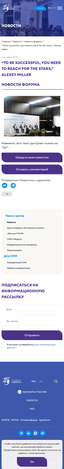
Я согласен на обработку (31, 346)
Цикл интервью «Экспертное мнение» (25, 228)
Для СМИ (10, 256)
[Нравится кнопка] (7, 194)
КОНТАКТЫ (40, 8)
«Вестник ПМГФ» (15, 233)
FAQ (32, 408)
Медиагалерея (14, 250)
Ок (32, 462)
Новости (11, 222)
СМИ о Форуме (14, 239)
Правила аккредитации (18, 268)
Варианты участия (34, 392)
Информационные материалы (22, 244)
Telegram (13, 185)
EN (5, 147)
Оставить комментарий (32, 169)
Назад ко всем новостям (32, 157)
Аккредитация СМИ (17, 262)
